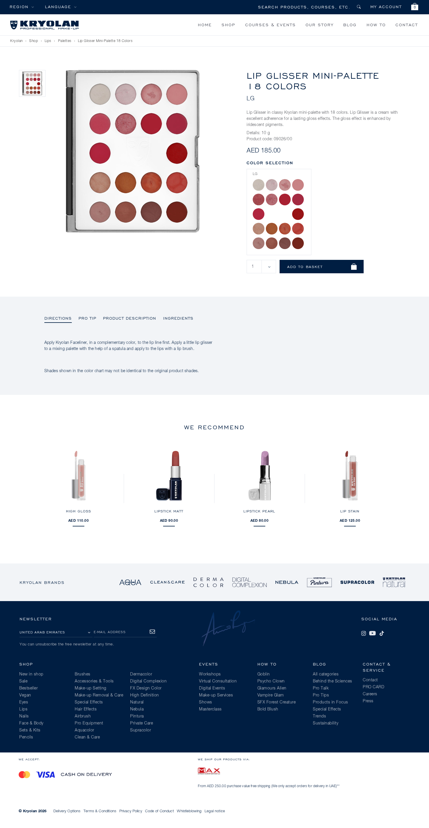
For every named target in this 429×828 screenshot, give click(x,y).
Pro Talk (321, 688)
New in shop (31, 674)
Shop (228, 24)
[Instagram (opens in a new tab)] (363, 633)
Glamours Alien (272, 688)
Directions (58, 318)
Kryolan (16, 41)
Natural (137, 702)
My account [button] (386, 6)
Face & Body (31, 723)
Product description (129, 318)
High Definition (144, 695)
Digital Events (212, 688)
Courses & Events (270, 24)
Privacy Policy (130, 811)
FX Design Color (146, 688)
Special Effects (89, 702)
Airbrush (83, 716)
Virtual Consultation (218, 681)
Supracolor (140, 730)
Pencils (26, 737)
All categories (326, 674)
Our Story (320, 24)
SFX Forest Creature (276, 702)
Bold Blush (267, 709)
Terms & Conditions (99, 811)
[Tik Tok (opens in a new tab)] (381, 633)
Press (368, 701)
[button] (414, 7)
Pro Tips (321, 695)
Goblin (263, 674)
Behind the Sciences (332, 681)
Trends (319, 716)
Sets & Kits (30, 730)
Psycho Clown (271, 681)
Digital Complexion (148, 681)
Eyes (23, 702)
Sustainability (325, 723)
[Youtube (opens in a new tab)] (372, 633)
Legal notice (215, 811)
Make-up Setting (91, 688)
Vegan (25, 695)
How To (376, 24)
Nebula (137, 709)
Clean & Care (87, 737)
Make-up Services (216, 695)
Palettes (65, 41)
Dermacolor (141, 674)
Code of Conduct (159, 811)
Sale (23, 681)
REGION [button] (19, 6)
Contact (406, 24)
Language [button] (58, 6)
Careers (370, 694)
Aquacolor (84, 730)
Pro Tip (87, 318)
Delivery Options (67, 811)
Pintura (137, 716)
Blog (350, 24)
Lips (48, 41)
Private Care (141, 723)
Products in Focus (330, 702)
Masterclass (210, 709)
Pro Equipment (89, 723)
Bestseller (28, 688)
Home (205, 24)
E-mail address (110, 632)
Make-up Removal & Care (99, 695)
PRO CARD (373, 687)
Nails (24, 716)
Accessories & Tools (94, 681)
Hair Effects (86, 709)
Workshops (210, 674)
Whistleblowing (189, 811)
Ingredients (178, 318)
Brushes (82, 674)
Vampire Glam (270, 695)
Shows (205, 702)
